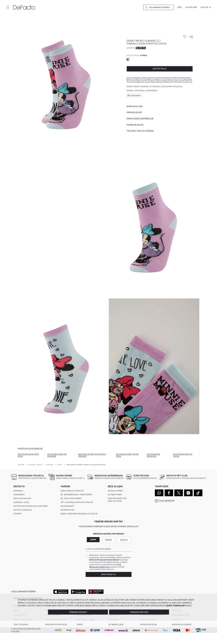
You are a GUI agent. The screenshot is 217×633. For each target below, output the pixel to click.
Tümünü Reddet (78, 612)
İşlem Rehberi (67, 506)
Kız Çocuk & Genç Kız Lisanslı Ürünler (92, 455)
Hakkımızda (19, 494)
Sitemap (17, 514)
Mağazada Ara (135, 106)
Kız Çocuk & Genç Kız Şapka (182, 455)
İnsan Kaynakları (22, 498)
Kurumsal (18, 491)
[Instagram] (188, 492)
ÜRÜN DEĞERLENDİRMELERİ (140, 118)
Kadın (93, 539)
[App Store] (60, 591)
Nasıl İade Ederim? (72, 498)
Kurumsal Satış (21, 502)
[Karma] (128, 59)
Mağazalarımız (115, 491)
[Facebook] (169, 492)
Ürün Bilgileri (134, 112)
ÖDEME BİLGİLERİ (135, 125)
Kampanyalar (67, 510)
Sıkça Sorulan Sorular (72, 491)
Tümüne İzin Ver (139, 612)
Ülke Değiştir (166, 500)
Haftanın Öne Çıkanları (153, 455)
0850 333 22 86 (115, 501)
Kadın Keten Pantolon (56, 624)
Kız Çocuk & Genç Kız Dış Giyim (127, 455)
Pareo (80, 624)
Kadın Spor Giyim (148, 624)
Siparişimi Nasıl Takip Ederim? (77, 494)
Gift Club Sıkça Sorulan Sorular (77, 502)
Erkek (108, 540)
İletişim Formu (115, 494)
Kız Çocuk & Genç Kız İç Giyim (28, 455)
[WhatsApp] (159, 492)
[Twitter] (178, 492)
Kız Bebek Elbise (116, 624)
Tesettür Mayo (20, 624)
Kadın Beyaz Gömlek (181, 624)
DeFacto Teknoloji (22, 510)
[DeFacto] (24, 7)
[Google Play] (78, 591)
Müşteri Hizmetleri (117, 498)
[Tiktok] (198, 492)
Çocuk (124, 540)
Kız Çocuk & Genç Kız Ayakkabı (57, 455)
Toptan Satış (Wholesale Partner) (30, 506)
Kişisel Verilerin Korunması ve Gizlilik (79, 514)
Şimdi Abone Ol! (108, 574)
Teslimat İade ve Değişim (140, 131)
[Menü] (7, 7)
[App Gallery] (96, 591)
